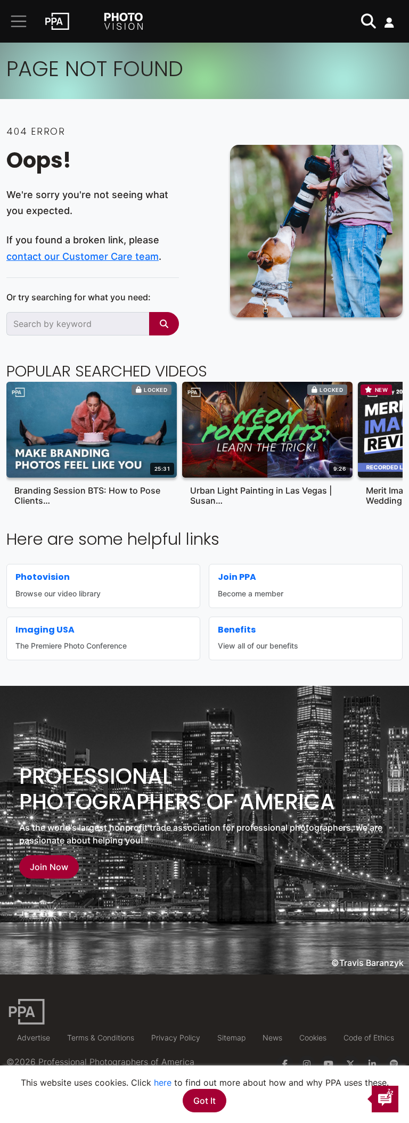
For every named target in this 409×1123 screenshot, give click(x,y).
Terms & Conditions (100, 1037)
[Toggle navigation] (18, 21)
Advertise (33, 1037)
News (272, 1037)
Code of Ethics (368, 1037)
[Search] (164, 323)
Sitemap (231, 1037)
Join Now (49, 867)
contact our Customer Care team (82, 256)
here (162, 1082)
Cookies (312, 1037)
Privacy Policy (175, 1037)
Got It (204, 1100)
